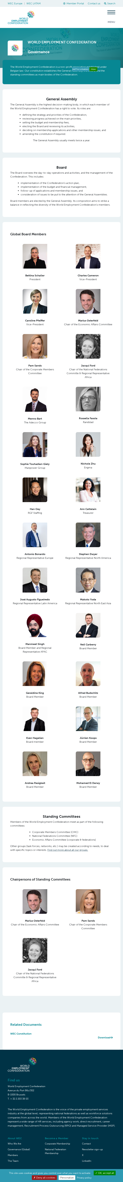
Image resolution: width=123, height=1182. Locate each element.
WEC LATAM (33, 3)
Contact (86, 1143)
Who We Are (14, 1143)
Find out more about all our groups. (67, 849)
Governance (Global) (19, 1149)
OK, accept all (105, 1172)
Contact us (94, 3)
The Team (13, 1160)
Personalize (67, 1177)
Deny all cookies (45, 1177)
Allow (93, 69)
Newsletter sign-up (92, 1149)
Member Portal (75, 3)
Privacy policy (84, 1177)
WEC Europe (15, 3)
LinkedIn (86, 1160)
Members (13, 1155)
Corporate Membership (57, 1143)
